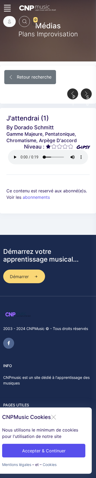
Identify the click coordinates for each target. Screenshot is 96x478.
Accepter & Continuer (44, 450)
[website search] (24, 21)
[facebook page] (8, 343)
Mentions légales (16, 464)
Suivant (87, 96)
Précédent (74, 96)
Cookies (50, 464)
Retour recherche (33, 77)
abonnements (36, 197)
